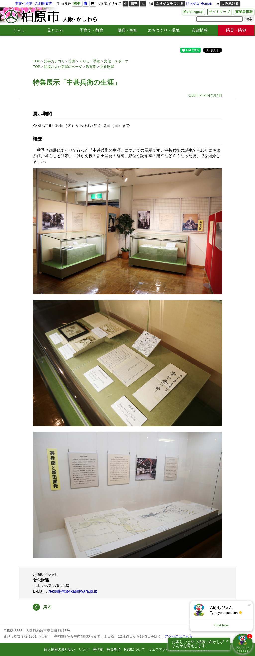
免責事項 (114, 649)
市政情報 (200, 30)
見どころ (55, 30)
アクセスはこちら (178, 636)
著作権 (98, 649)
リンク (84, 649)
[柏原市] (50, 16)
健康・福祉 (127, 30)
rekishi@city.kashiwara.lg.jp (72, 591)
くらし (19, 30)
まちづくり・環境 (164, 30)
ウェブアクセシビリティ (167, 649)
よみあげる (230, 3)
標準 (76, 3)
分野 (71, 61)
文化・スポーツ (116, 61)
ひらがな (193, 3)
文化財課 (107, 67)
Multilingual (193, 12)
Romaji (206, 3)
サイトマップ (219, 12)
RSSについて (134, 649)
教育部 (91, 67)
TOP (36, 61)
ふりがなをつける (170, 3)
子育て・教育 (91, 30)
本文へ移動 (23, 3)
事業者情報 (244, 12)
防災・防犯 (236, 30)
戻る (47, 607)
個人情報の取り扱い (59, 649)
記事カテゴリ (54, 61)
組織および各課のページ (63, 67)
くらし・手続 (89, 61)
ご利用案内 (43, 3)
